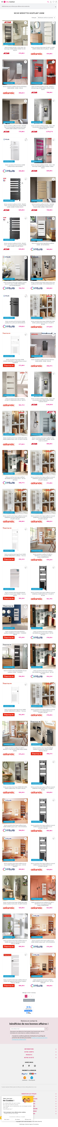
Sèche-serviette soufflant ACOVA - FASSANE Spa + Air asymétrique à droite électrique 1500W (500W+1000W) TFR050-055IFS (43, 205)
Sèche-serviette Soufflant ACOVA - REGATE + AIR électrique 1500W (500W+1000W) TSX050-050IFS (43, 88)
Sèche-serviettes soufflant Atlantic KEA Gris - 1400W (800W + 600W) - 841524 (43, 360)
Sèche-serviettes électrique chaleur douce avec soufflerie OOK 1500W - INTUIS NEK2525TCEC (43, 283)
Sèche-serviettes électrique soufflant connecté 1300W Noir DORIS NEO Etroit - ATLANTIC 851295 (43, 788)
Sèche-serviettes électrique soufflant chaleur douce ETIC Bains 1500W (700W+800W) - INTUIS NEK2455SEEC (15, 284)
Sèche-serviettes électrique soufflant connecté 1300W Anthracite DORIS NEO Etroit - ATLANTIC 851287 (43, 865)
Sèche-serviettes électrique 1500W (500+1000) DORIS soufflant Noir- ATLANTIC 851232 (15, 787)
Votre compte (29, 1052)
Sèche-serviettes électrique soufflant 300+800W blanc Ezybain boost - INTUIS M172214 (15, 478)
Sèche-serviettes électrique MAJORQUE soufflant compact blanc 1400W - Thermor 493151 (15, 594)
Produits (29, 1055)
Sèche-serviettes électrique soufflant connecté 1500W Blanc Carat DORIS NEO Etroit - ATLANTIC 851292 (43, 517)
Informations (29, 1049)
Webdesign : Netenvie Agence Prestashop (29, 1124)
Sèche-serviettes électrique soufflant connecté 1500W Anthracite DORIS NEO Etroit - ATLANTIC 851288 (43, 826)
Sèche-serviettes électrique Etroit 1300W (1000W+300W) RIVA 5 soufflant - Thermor (15, 710)
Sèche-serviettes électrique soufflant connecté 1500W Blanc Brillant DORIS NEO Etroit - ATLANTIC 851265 (15, 517)
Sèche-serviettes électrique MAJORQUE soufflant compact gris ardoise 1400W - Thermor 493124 (43, 749)
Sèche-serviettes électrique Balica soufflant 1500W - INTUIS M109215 (43, 244)
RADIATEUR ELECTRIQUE (29, 1094)
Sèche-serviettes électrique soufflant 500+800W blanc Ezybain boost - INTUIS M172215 (43, 633)
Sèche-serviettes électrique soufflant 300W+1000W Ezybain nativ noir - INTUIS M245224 (42, 981)
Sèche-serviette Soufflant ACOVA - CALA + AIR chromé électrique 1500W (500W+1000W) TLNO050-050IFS (43, 127)
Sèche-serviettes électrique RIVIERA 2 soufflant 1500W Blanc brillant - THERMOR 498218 (15, 633)
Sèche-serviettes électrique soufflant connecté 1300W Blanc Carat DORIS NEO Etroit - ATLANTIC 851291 (43, 711)
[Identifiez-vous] (51, 2)
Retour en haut (29, 1000)
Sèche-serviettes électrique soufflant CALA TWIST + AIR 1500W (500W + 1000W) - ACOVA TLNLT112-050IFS (43, 439)
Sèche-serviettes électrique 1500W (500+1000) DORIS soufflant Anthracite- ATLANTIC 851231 (15, 903)
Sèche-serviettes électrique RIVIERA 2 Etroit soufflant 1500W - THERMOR (15, 671)
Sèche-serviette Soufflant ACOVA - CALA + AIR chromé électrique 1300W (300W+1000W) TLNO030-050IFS (43, 400)
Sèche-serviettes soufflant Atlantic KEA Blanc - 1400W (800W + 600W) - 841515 (15, 87)
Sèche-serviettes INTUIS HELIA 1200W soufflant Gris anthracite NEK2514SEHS (15, 322)
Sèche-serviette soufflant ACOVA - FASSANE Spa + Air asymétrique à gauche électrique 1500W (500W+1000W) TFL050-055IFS (15, 127)
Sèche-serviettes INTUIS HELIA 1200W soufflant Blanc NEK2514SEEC (15, 165)
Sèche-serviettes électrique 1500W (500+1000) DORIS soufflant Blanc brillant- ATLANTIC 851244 (43, 323)
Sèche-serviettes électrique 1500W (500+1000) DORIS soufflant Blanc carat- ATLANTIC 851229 (15, 438)
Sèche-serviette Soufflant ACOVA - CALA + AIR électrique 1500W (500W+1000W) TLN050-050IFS (43, 166)
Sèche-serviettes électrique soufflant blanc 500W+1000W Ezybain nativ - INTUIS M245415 (15, 826)
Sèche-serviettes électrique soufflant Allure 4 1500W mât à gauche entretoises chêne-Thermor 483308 (15, 942)
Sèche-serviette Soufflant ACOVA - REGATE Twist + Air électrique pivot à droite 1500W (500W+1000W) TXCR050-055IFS (15, 205)
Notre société (29, 1058)
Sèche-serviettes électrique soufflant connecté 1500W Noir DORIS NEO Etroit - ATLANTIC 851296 (43, 594)
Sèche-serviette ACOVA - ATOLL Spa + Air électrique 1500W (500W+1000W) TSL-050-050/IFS (15, 49)
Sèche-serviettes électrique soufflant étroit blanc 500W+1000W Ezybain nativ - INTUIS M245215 (15, 865)
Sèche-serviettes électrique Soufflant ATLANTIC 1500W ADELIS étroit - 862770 (15, 399)
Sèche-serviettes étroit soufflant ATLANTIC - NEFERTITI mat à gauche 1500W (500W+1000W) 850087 (43, 904)
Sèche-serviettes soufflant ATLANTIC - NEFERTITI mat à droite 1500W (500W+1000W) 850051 (15, 749)
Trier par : (34, 17)
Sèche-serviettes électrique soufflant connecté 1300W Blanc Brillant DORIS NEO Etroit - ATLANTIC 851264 (43, 478)
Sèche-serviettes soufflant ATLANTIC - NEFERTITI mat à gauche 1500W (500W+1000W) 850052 (43, 555)
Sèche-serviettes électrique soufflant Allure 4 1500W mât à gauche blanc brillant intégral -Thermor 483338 (15, 981)
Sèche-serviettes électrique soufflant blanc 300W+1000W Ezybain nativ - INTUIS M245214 (43, 941)
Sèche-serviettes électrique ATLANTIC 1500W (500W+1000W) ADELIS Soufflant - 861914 (43, 48)
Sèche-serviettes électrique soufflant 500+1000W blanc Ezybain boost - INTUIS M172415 (43, 672)
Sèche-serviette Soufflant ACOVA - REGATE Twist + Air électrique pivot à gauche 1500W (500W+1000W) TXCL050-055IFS (15, 245)
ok (46, 1028)
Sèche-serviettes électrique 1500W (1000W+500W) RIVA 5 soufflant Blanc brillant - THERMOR (15, 361)
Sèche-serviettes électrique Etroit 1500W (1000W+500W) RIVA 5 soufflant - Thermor (15, 555)
